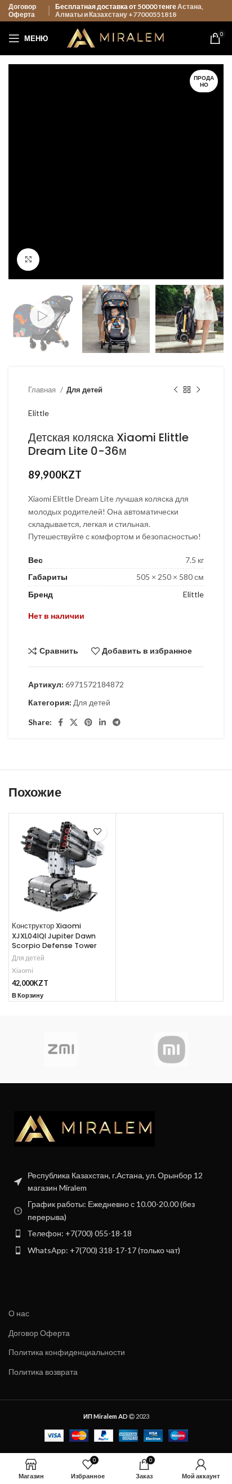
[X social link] (73, 722)
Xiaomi (22, 970)
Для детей (84, 389)
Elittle (38, 413)
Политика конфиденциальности (66, 1352)
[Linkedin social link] (102, 722)
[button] (27, 995)
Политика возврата (43, 1371)
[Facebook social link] (60, 722)
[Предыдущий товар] (175, 389)
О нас (18, 1313)
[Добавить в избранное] (97, 832)
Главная (42, 389)
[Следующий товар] (198, 389)
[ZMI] (61, 1049)
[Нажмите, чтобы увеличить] (28, 259)
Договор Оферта (22, 10)
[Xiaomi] (171, 1049)
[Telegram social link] (116, 722)
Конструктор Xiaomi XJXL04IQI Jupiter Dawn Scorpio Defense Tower (54, 935)
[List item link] (116, 1233)
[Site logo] (116, 37)
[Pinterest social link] (88, 722)
